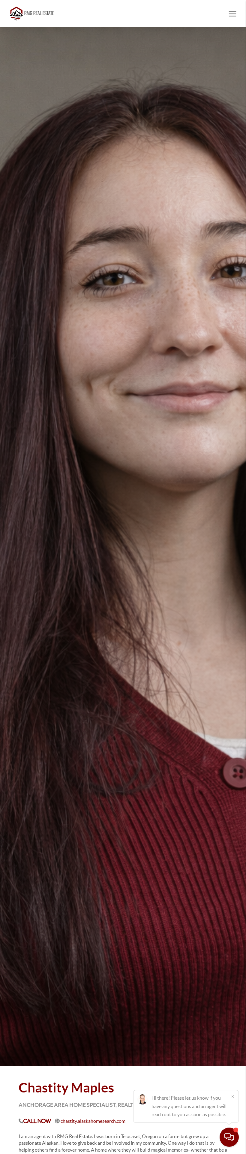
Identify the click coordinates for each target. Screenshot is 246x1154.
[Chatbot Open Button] (229, 1137)
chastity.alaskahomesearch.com (93, 1121)
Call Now (37, 1121)
